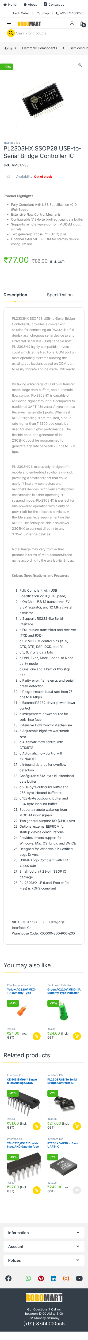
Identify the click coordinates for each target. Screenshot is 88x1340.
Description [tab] (15, 295)
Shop (45, 13)
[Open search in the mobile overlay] (44, 33)
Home (12, 4)
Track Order (20, 13)
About (32, 4)
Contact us (56, 4)
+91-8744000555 (72, 13)
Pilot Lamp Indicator (19, 985)
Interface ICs (12, 142)
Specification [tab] (60, 295)
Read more (77, 1190)
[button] (80, 65)
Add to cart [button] (37, 1036)
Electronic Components (39, 48)
